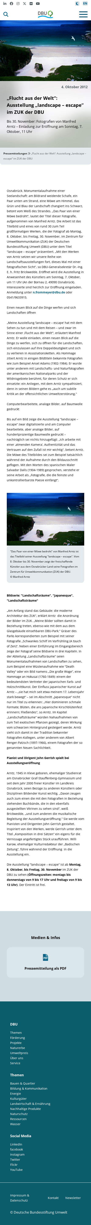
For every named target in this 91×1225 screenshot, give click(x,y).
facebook (16, 1149)
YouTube (16, 1170)
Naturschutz (19, 1114)
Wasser (15, 1124)
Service (15, 1063)
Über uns (16, 1058)
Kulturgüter (18, 1099)
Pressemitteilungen (15, 153)
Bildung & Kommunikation (28, 1088)
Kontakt (53, 1198)
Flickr (14, 1165)
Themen (16, 1033)
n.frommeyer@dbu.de (49, 292)
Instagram (17, 1154)
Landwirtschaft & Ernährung (30, 1104)
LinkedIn (16, 1144)
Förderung (17, 1038)
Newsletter (73, 1198)
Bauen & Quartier (22, 1083)
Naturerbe (17, 1048)
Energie (15, 1094)
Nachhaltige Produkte (25, 1109)
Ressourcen (18, 1119)
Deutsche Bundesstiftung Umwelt (40, 1212)
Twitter (15, 1160)
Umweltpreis (19, 1053)
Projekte (16, 1043)
